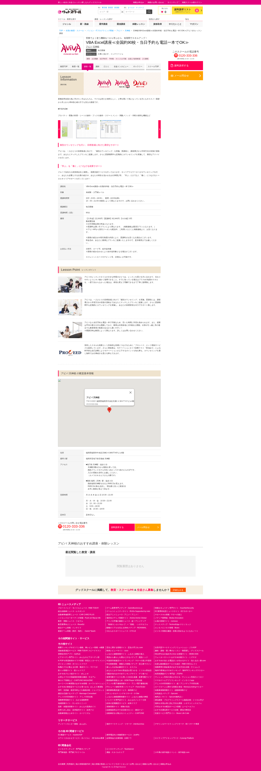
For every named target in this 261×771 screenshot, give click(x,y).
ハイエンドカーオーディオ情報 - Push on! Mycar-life (79, 618)
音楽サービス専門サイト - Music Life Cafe (172, 713)
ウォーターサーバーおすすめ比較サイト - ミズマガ (175, 657)
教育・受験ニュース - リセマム (70, 621)
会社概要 (61, 764)
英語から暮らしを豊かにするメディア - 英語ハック (127, 657)
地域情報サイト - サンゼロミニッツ (72, 703)
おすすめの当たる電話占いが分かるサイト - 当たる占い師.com (180, 661)
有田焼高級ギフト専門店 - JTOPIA (169, 674)
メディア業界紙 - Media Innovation (169, 618)
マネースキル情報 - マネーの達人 (168, 615)
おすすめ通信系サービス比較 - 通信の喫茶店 (173, 710)
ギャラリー (137, 66)
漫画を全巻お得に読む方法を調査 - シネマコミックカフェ (178, 703)
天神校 (96, 46)
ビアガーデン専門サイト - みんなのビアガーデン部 (78, 657)
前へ (60, 129)
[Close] (130, 392)
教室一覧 (75, 66)
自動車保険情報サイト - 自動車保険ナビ (171, 690)
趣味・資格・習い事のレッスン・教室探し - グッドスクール (179, 651)
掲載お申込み (138, 2)
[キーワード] (135, 12)
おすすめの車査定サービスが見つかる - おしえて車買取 (80, 687)
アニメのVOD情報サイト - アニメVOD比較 (75, 697)
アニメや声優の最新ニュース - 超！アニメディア (126, 621)
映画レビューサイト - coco (117, 651)
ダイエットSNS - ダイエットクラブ (72, 664)
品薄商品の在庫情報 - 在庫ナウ (119, 738)
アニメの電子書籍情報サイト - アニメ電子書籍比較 (127, 683)
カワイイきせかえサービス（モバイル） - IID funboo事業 (81, 738)
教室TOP (64, 66)
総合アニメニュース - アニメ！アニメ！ (122, 615)
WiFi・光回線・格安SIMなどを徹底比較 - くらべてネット (81, 690)
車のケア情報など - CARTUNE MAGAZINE (75, 680)
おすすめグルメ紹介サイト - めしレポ (73, 674)
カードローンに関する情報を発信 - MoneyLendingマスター (179, 687)
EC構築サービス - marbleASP (70, 735)
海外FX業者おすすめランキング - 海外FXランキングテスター (180, 670)
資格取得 (157, 24)
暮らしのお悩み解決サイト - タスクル (121, 667)
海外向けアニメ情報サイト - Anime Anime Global (126, 618)
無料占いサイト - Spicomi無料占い (169, 697)
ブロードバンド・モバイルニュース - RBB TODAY (78, 608)
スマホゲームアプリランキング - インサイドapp (174, 680)
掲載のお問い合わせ (156, 2)
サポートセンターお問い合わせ (128, 764)
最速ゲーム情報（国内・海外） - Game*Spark (76, 631)
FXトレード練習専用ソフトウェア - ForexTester (125, 687)
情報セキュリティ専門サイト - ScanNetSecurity (174, 608)
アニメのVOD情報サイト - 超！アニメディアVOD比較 (177, 683)
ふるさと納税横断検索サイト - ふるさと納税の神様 (127, 697)
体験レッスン (138, 24)
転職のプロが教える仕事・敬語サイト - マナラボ (78, 667)
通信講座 (121, 24)
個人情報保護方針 (83, 764)
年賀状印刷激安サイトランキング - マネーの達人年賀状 (128, 661)
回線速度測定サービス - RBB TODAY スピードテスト (79, 651)
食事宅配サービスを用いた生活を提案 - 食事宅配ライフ (128, 677)
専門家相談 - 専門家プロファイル (71, 752)
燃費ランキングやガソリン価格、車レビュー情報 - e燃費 (81, 647)
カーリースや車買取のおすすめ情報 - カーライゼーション (81, 683)
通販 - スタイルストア (115, 752)
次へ (159, 129)
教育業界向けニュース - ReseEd (71, 624)
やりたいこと (175, 24)
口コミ (106, 66)
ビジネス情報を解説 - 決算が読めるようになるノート (176, 631)
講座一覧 (87, 66)
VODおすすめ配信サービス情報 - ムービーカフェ (175, 707)
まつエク (131, 7)
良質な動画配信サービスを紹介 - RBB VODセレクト (176, 664)
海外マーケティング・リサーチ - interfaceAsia (125, 724)
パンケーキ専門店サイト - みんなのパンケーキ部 (126, 700)
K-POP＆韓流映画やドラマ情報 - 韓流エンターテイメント (81, 661)
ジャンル (67, 24)
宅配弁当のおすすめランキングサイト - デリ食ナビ (127, 674)
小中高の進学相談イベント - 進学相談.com (172, 752)
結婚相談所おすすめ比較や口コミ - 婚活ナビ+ (124, 710)
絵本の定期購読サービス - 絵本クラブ (121, 703)
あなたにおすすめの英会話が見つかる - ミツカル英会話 (128, 670)
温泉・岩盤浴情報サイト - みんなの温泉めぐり (77, 707)
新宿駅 (116, 7)
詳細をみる (178, 590)
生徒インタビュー (121, 66)
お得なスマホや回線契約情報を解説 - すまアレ (77, 677)
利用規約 (70, 764)
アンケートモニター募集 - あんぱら (72, 724)
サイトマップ (173, 2)
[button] (109, 410)
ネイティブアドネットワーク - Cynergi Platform (174, 738)
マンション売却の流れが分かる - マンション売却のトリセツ (179, 677)
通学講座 (103, 24)
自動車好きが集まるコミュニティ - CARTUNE (125, 713)
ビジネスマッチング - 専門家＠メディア (74, 749)
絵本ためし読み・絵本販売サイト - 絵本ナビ (76, 710)
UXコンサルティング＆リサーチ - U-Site (122, 693)
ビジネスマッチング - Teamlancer (120, 749)
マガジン (194, 24)
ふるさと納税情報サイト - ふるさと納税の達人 (125, 654)
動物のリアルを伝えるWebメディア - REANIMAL (126, 628)
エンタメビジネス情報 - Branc (167, 628)
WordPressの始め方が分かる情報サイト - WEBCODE (176, 654)
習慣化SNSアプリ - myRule (69, 654)
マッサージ (140, 7)
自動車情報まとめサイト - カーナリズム (74, 713)
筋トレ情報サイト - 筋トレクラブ (71, 670)
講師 (97, 66)
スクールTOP (153, 66)
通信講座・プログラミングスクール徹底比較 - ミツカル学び (179, 700)
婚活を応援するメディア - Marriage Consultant (77, 693)
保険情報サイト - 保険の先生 (118, 707)
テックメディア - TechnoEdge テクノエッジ (173, 624)
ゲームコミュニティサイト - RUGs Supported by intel (128, 611)
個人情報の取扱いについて (103, 764)
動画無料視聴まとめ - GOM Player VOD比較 (124, 680)
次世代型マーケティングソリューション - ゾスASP (175, 647)
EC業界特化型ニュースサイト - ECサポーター (173, 611)
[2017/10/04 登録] (85, 129)
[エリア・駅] (109, 12)
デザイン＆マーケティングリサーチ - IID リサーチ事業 (177, 724)
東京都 (104, 7)
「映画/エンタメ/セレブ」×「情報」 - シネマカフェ (127, 624)
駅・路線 (84, 24)
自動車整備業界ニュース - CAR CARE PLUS (76, 615)
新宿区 (110, 7)
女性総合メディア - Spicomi (166, 693)
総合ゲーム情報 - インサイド (69, 628)
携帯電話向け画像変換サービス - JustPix (122, 735)
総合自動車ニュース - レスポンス (71, 611)
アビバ (89, 46)
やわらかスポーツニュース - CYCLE (121, 631)
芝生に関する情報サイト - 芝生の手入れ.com (124, 647)
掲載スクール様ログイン (192, 2)
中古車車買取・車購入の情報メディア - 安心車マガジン (128, 664)
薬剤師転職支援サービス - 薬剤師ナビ (121, 690)
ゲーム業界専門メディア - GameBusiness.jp (124, 608)
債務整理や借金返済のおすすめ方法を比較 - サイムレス (177, 667)
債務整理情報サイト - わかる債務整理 (73, 700)
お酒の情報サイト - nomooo (166, 621)
